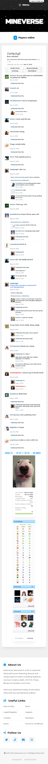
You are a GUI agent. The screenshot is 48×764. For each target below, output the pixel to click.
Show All (31, 606)
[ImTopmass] (24, 593)
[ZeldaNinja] (30, 624)
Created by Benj (30, 759)
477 (31, 498)
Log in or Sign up (36, 1)
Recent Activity (32, 68)
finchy (22, 177)
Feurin (12, 204)
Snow (12, 119)
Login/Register (10, 712)
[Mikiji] (24, 624)
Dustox (13, 75)
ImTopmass (15, 346)
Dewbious (14, 394)
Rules (6, 724)
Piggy (12, 144)
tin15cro (13, 293)
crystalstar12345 (17, 244)
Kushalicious (15, 214)
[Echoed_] (24, 618)
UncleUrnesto (16, 101)
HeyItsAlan (19, 111)
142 (32, 611)
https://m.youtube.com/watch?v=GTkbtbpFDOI (23, 286)
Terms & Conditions (34, 724)
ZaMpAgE (14, 83)
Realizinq (18, 190)
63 (32, 587)
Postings (15, 71)
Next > (38, 453)
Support (28, 712)
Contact (7, 718)
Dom (12, 157)
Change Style (17, 759)
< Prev (7, 453)
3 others (31, 177)
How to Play (8, 706)
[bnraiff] (17, 624)
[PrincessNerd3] (30, 600)
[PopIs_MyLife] (24, 600)
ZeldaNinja (19, 183)
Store (27, 706)
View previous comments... (20, 180)
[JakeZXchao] (30, 618)
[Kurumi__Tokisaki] (30, 593)
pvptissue (14, 440)
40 (34, 453)
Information (32, 71)
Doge (12, 325)
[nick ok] (17, 593)
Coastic (13, 88)
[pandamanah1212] (17, 618)
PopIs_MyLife (20, 225)
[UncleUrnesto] (17, 600)
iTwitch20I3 (19, 196)
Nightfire (13, 427)
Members (29, 718)
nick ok (17, 177)
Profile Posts (15, 68)
